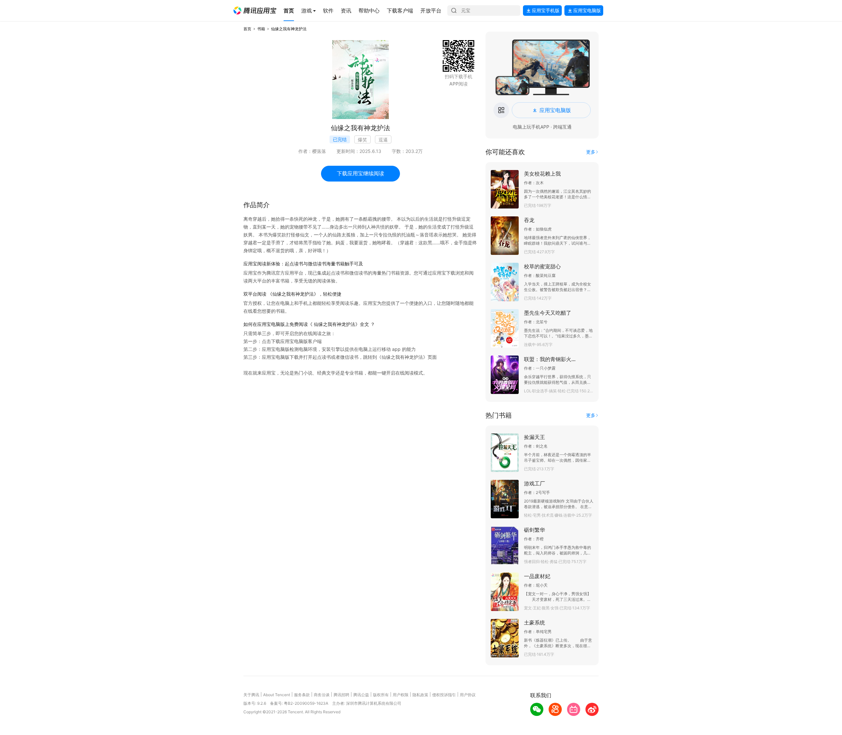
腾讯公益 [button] (361, 694)
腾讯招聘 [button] (341, 694)
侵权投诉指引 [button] (444, 694)
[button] (255, 10)
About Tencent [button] (276, 694)
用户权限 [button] (401, 694)
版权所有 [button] (381, 694)
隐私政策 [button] (420, 694)
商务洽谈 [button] (322, 694)
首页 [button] (247, 28)
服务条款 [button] (302, 694)
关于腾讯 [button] (251, 694)
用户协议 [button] (468, 694)
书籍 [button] (261, 28)
